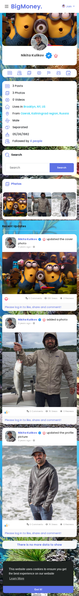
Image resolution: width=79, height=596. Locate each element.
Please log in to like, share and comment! (33, 307)
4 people (36, 141)
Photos (16, 184)
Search (61, 167)
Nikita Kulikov (32, 55)
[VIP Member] (56, 55)
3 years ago (24, 246)
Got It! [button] (38, 589)
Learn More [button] (16, 578)
